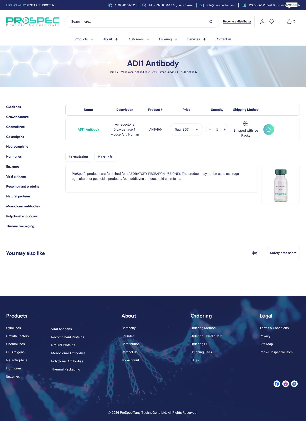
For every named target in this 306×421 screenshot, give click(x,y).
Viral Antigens (61, 329)
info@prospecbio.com (276, 352)
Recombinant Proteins (67, 337)
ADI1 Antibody (189, 72)
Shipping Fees (201, 352)
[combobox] (142, 21)
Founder (128, 336)
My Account (130, 360)
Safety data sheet (283, 253)
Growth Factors (17, 336)
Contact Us (130, 352)
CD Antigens (15, 352)
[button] (84, 39)
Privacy (265, 336)
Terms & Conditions (274, 328)
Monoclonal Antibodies (134, 72)
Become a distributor (237, 21)
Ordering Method (203, 328)
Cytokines (13, 328)
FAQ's (195, 360)
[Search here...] (211, 21)
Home (112, 72)
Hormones (14, 368)
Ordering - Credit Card (206, 336)
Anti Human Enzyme (164, 72)
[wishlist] (271, 21)
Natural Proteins (63, 345)
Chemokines (15, 344)
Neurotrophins (16, 360)
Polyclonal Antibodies (67, 361)
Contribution (131, 344)
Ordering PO (200, 344)
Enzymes (13, 376)
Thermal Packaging (65, 369)
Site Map (266, 344)
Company (129, 328)
